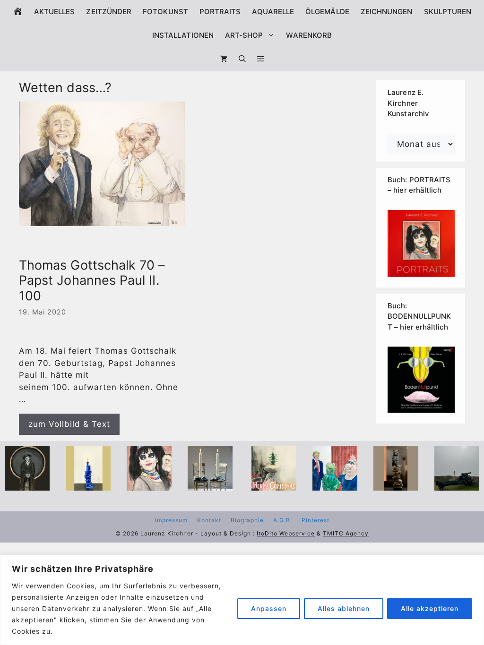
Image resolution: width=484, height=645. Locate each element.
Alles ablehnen (344, 608)
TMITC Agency (346, 533)
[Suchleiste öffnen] (242, 59)
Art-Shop (244, 35)
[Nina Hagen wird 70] (149, 484)
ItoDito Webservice (286, 533)
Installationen (183, 35)
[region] (242, 600)
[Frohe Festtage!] (273, 484)
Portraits (220, 11)
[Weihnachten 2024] (210, 484)
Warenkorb (309, 35)
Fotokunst (165, 11)
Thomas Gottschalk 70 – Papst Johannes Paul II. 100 (92, 280)
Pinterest (315, 520)
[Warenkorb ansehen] (224, 59)
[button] (260, 59)
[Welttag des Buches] (88, 484)
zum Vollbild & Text (69, 424)
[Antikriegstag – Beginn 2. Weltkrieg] (456, 484)
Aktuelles (54, 11)
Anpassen (268, 608)
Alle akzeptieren (429, 608)
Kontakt (209, 520)
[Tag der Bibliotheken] (395, 484)
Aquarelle (273, 11)
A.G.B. (282, 520)
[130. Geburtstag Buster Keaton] (27, 484)
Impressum (171, 520)
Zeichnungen (387, 11)
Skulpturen (448, 11)
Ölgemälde (327, 11)
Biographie (247, 520)
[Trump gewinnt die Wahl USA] (334, 484)
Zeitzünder (108, 11)
